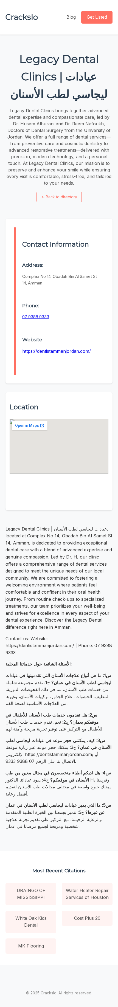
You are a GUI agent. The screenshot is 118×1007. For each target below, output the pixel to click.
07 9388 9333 (35, 316)
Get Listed (97, 17)
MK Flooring (31, 946)
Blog (71, 17)
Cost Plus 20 (87, 918)
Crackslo (21, 17)
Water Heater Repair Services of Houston (87, 894)
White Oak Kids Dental (31, 921)
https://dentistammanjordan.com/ (56, 351)
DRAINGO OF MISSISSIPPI (31, 894)
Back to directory (59, 196)
